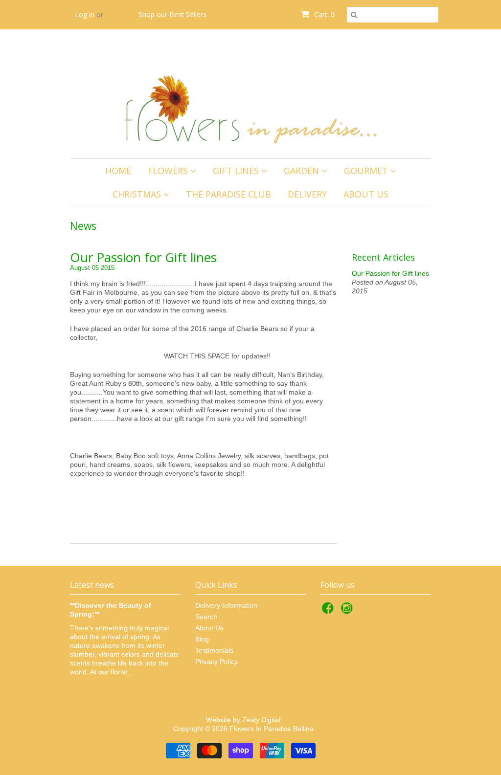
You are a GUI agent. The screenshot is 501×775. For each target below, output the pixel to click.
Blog (202, 639)
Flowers (169, 171)
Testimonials (214, 650)
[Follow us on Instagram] (348, 611)
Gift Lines (237, 171)
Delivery (307, 194)
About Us (365, 194)
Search (206, 616)
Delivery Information (226, 605)
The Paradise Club (228, 194)
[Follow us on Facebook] (329, 611)
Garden (302, 171)
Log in (84, 14)
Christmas (138, 194)
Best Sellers (187, 14)
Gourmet (367, 171)
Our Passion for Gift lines (143, 257)
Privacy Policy (216, 661)
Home (118, 171)
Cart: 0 (323, 14)
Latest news (92, 584)
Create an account (104, 43)
